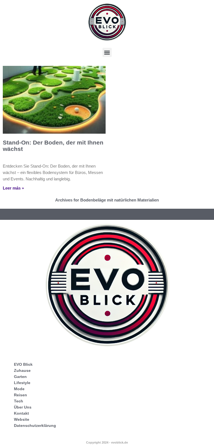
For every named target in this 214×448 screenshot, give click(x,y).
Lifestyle (22, 382)
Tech (18, 401)
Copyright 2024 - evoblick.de (107, 442)
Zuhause (22, 370)
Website (21, 419)
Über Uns (22, 407)
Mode (19, 389)
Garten (20, 376)
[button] (107, 52)
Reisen (20, 395)
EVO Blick (23, 364)
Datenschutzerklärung (35, 425)
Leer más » (13, 188)
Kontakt (21, 413)
